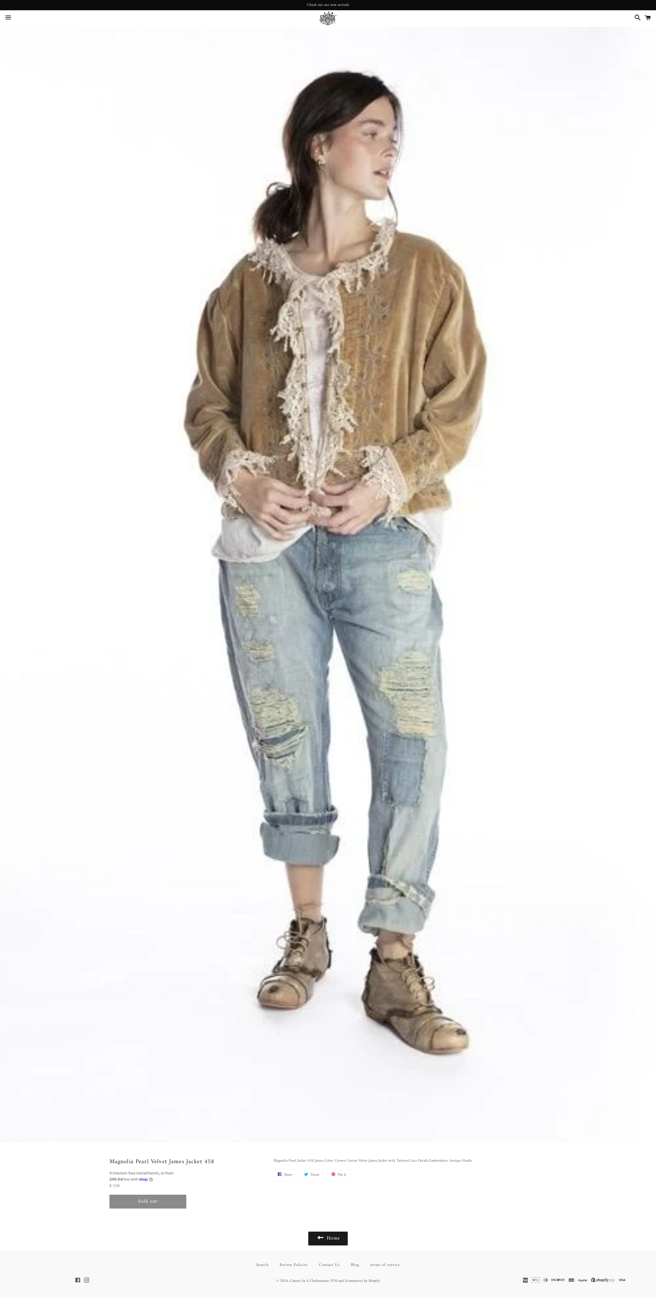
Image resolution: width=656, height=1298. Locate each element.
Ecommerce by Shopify (362, 1280)
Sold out (147, 1201)
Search (262, 1265)
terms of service (385, 1265)
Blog (355, 1265)
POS (334, 1280)
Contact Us (329, 1265)
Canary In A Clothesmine (309, 1280)
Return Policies (294, 1265)
